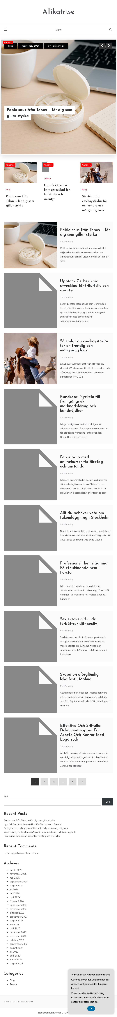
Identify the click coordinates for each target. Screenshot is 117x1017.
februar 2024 (17, 870)
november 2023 (18, 878)
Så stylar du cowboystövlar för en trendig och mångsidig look (84, 315)
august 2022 (16, 917)
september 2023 (19, 886)
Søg (6, 765)
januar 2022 (16, 929)
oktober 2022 (17, 909)
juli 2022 (14, 921)
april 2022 (15, 925)
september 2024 (19, 851)
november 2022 (18, 905)
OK (91, 1008)
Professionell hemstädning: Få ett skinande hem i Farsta (84, 537)
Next (109, 46)
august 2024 (16, 855)
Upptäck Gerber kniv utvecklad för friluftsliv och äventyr (38, 113)
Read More (103, 113)
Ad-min (62, 46)
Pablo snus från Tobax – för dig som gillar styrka (20, 170)
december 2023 (18, 874)
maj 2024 (15, 862)
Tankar (12, 46)
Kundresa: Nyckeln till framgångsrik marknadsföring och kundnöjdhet (39, 801)
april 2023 (15, 897)
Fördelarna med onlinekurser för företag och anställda (81, 431)
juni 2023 (14, 894)
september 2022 (19, 913)
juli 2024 (14, 858)
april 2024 (15, 866)
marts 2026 (16, 839)
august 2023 (16, 890)
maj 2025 (15, 847)
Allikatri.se (58, 12)
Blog (8, 159)
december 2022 (18, 901)
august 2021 (16, 932)
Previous (102, 46)
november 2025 (18, 843)
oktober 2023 (17, 882)
